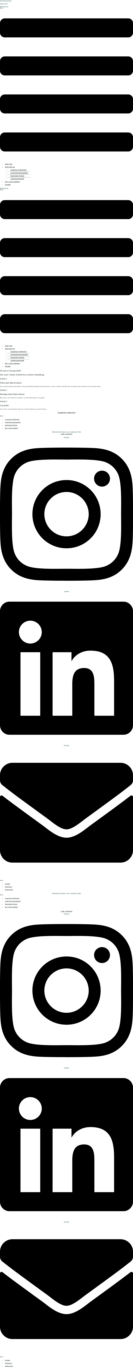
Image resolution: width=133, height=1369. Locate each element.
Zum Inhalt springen (5, 0)
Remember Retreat (17, 176)
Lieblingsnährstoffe (17, 179)
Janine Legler (4, 3)
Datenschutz (9, 889)
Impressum (8, 887)
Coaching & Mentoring (18, 170)
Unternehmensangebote (19, 173)
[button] (66, 84)
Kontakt (7, 185)
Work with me (10, 167)
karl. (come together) (12, 182)
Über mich (8, 164)
